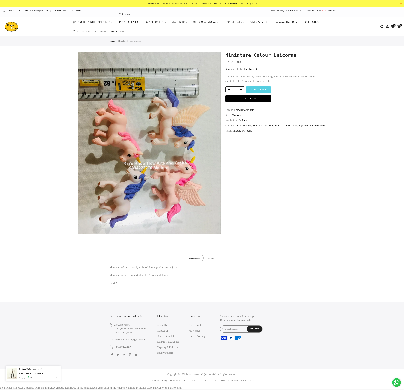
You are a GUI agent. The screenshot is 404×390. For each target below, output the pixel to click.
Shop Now (331, 10)
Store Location (196, 325)
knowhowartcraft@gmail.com (130, 339)
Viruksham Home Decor (286, 22)
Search (155, 380)
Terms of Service (229, 380)
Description (194, 258)
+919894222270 (12, 10)
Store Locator (76, 10)
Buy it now (248, 99)
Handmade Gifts (178, 380)
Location (126, 14)
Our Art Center (210, 380)
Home (112, 41)
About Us (99, 31)
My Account (195, 330)
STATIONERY (178, 22)
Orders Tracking (197, 336)
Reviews (211, 258)
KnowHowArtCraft (244, 109)
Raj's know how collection (311, 125)
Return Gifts (82, 31)
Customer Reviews (61, 10)
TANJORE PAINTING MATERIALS (93, 22)
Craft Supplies (244, 125)
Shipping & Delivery (167, 347)
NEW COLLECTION (285, 125)
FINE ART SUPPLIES (128, 22)
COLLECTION (312, 22)
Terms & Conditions (167, 336)
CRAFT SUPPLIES (155, 22)
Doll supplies (236, 22)
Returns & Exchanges (168, 341)
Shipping (229, 69)
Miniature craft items (263, 125)
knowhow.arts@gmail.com (36, 10)
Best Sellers (116, 31)
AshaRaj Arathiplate (259, 22)
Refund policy (248, 380)
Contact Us (162, 330)
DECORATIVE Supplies (208, 22)
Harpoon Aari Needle (31, 373)
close (400, 3)
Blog (164, 380)
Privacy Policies (165, 352)
